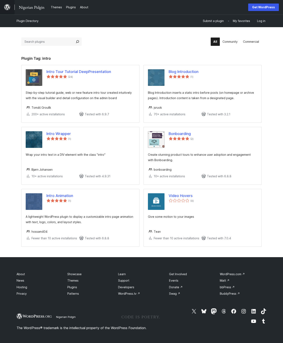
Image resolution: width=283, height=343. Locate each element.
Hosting (22, 287)
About (21, 274)
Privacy (22, 293)
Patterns (73, 293)
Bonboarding (180, 133)
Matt (225, 280)
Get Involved (178, 274)
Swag (174, 293)
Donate (176, 287)
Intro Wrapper (58, 133)
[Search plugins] (77, 42)
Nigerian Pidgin (66, 317)
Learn (122, 274)
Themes (73, 280)
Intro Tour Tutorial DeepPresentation (78, 71)
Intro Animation (59, 195)
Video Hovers (181, 195)
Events (173, 280)
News (20, 280)
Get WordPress (263, 7)
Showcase (74, 274)
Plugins (72, 287)
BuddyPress (230, 293)
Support (123, 280)
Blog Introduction (183, 71)
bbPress (227, 287)
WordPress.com (232, 274)
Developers (126, 287)
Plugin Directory (28, 21)
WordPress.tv (129, 293)
